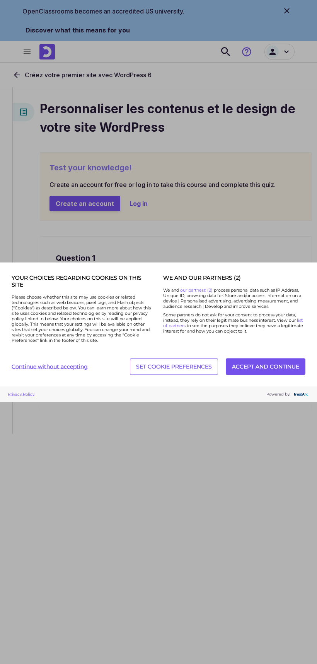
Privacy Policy (21, 394)
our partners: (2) (197, 289)
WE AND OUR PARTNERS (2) (202, 277)
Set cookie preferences (174, 366)
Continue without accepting (50, 366)
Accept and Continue (265, 366)
